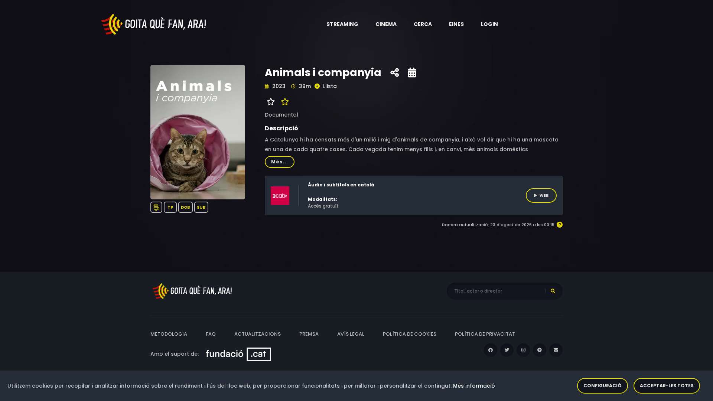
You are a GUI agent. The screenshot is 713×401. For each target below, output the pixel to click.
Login (489, 24)
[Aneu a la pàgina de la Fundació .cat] (238, 354)
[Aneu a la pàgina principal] (154, 23)
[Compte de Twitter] (507, 350)
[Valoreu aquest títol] (283, 101)
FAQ (211, 334)
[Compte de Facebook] (490, 350)
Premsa (309, 334)
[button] (342, 24)
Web (544, 195)
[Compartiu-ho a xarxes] (394, 72)
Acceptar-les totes (667, 385)
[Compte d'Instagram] (523, 350)
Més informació (474, 385)
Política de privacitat (485, 334)
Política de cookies (409, 334)
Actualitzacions (257, 334)
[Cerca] (553, 291)
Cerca (423, 24)
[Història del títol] (412, 72)
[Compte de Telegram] (539, 350)
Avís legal (350, 334)
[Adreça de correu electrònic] (556, 350)
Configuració (602, 385)
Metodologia (168, 334)
